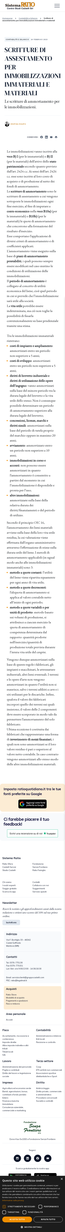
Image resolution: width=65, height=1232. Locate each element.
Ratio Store (11, 994)
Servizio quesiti (39, 891)
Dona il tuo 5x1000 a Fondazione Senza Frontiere (32, 1139)
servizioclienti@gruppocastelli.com (28, 977)
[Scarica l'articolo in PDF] (56, 137)
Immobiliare (7, 1104)
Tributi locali (7, 1051)
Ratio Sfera (7, 864)
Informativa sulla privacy (13, 1200)
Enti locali (40, 1039)
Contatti (36, 882)
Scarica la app (9, 891)
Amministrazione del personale (16, 1067)
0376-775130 (16, 962)
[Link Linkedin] (27, 1158)
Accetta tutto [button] (17, 1219)
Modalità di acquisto (15, 997)
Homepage (7, 18)
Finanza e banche (10, 1101)
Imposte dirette (9, 1042)
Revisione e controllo (46, 1042)
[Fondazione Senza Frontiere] (32, 1127)
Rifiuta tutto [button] (48, 1219)
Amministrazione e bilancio (48, 1036)
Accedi (9, 1019)
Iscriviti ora (11, 922)
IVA (4, 1055)
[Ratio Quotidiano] (20, 5)
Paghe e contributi (10, 1070)
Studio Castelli (9, 870)
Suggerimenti (38, 888)
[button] (32, 1227)
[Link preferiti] (32, 803)
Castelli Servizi (9, 867)
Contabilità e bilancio (28, 18)
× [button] (61, 1179)
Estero (5, 1098)
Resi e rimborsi (13, 1003)
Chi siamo (6, 882)
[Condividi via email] (51, 137)
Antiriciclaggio (42, 1088)
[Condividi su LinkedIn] (46, 137)
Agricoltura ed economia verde (16, 1088)
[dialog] (32, 1204)
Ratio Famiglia (39, 870)
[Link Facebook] (37, 1158)
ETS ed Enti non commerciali (49, 1070)
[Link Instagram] (17, 1158)
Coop (38, 1067)
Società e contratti (44, 1101)
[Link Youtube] (47, 1158)
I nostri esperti (9, 885)
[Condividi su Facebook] (41, 137)
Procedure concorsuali (46, 1098)
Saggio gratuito (9, 888)
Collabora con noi (40, 885)
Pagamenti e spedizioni (17, 1000)
